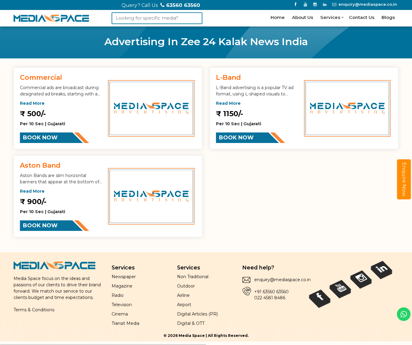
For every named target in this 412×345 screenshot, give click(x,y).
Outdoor (186, 286)
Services (330, 17)
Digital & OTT (190, 323)
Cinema (120, 314)
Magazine (122, 286)
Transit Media (125, 323)
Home (278, 17)
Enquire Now (404, 179)
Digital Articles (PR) (197, 314)
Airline (183, 295)
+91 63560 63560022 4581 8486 (271, 294)
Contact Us (361, 17)
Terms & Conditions (34, 309)
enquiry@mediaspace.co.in (367, 4)
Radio (118, 295)
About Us (302, 17)
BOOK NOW (40, 137)
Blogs (388, 17)
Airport (184, 304)
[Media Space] (51, 17)
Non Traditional (192, 276)
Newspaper (124, 276)
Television (122, 304)
